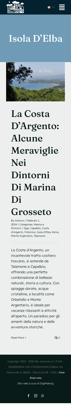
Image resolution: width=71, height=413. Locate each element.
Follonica (29, 232)
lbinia (55, 232)
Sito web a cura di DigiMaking (35, 383)
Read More (17, 337)
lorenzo (19, 220)
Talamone (39, 235)
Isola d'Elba (44, 232)
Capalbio (35, 228)
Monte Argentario (21, 235)
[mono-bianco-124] (15, 2)
